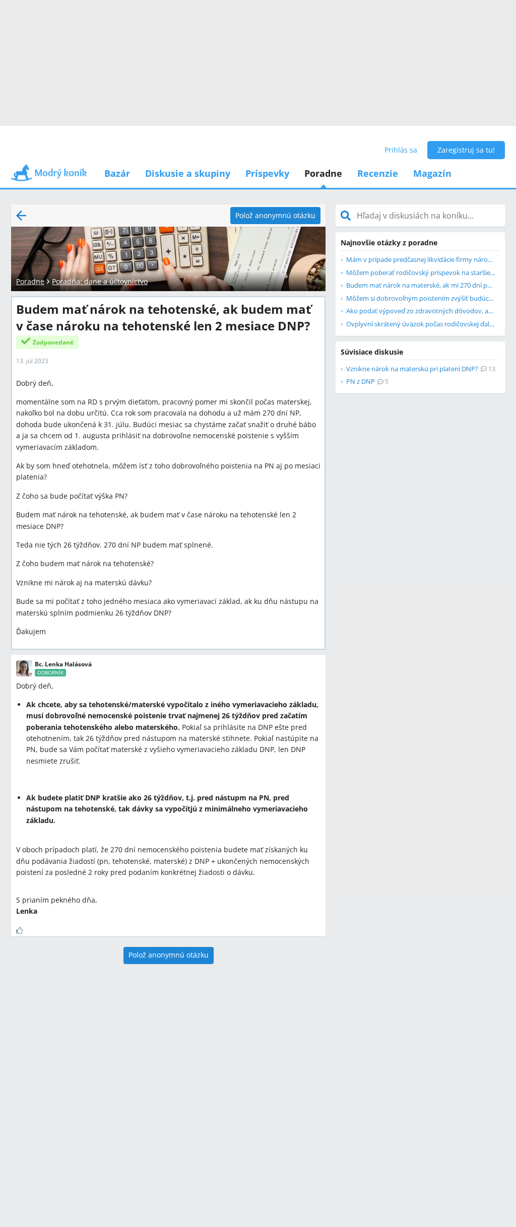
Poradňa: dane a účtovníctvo (100, 281)
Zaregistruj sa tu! (466, 150)
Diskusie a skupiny (187, 173)
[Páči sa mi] (23, 930)
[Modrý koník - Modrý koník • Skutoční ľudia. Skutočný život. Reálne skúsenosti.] (49, 176)
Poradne (323, 173)
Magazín (432, 173)
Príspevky (267, 173)
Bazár (117, 173)
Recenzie (377, 173)
